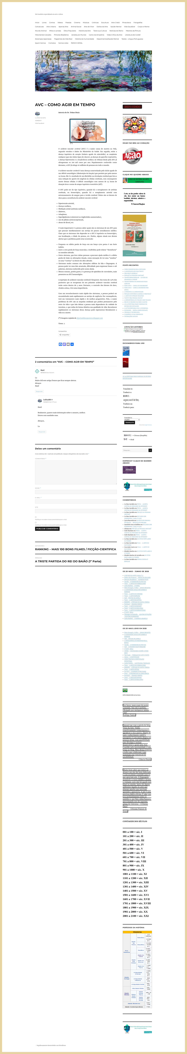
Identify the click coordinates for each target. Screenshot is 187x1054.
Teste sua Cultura (100, 31)
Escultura (105, 22)
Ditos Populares (70, 31)
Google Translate (148, 424)
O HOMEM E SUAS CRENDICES (133, 314)
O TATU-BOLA (128, 612)
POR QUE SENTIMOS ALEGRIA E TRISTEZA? (137, 294)
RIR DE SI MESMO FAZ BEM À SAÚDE (135, 302)
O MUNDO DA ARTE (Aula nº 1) (133, 575)
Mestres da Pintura (133, 31)
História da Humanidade (84, 39)
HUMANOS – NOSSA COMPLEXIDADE (136, 310)
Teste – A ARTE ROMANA (132, 596)
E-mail (38, 498)
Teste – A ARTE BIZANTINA (133, 600)
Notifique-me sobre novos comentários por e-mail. (51, 519)
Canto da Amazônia (96, 35)
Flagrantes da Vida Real (63, 39)
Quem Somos (40, 43)
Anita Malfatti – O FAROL (132, 586)
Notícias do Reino (116, 31)
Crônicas (95, 22)
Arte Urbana (51, 27)
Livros (44, 22)
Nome (38, 488)
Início (37, 22)
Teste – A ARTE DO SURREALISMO (135, 584)
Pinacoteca (126, 22)
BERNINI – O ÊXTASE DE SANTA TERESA (137, 602)
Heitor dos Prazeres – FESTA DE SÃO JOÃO (137, 577)
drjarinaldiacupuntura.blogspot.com (90, 318)
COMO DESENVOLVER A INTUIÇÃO (135, 269)
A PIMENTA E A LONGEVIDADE (133, 292)
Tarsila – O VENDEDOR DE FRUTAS (135, 581)
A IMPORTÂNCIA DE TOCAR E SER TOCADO (137, 300)
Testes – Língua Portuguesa (132, 39)
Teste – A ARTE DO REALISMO (133, 608)
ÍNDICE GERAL (76, 43)
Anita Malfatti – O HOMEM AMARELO (135, 618)
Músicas (86, 22)
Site (36, 507)
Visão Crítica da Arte (114, 35)
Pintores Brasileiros (61, 35)
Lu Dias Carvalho (40, 118)
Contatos (52, 43)
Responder (39, 391)
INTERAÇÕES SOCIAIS (131, 316)
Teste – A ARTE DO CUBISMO (133, 594)
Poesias (68, 22)
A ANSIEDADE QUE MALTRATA (133, 271)
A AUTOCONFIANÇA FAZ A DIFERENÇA (136, 308)
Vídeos (60, 22)
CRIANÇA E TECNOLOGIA (132, 312)
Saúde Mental (116, 27)
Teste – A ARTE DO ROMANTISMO (135, 610)
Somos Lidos (63, 43)
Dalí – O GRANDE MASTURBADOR (134, 647)
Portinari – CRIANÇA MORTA (133, 604)
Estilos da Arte (102, 27)
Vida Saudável (129, 27)
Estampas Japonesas (43, 39)
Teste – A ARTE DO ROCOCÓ (132, 606)
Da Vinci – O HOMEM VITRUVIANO (135, 671)
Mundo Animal (41, 31)
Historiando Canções (43, 35)
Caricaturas (39, 27)
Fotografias (138, 22)
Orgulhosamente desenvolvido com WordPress (51, 1045)
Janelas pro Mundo (78, 35)
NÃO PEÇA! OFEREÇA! (131, 273)
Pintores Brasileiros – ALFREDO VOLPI (136, 579)
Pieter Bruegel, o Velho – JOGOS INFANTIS (137, 588)
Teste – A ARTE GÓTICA (131, 669)
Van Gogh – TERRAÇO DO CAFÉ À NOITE (136, 655)
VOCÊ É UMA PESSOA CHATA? (133, 298)
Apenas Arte (63, 27)
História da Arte (85, 31)
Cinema (77, 22)
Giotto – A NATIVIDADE (131, 657)
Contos (52, 22)
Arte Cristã (115, 22)
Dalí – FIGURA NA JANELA (132, 598)
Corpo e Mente (143, 27)
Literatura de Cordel (132, 35)
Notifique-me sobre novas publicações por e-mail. (51, 525)
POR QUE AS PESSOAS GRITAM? (134, 275)
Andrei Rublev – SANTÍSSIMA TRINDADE (137, 663)
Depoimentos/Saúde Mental (108, 39)
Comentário (40, 459)
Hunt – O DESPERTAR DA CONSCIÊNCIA (136, 673)
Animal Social (76, 27)
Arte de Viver (89, 27)
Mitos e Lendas (55, 31)
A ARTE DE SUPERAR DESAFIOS (134, 296)
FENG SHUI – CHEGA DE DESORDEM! (136, 286)
